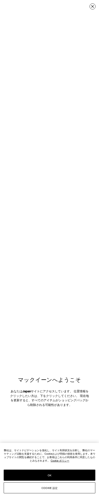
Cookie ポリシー (60, 460)
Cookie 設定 (49, 488)
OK (49, 475)
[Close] (92, 6)
